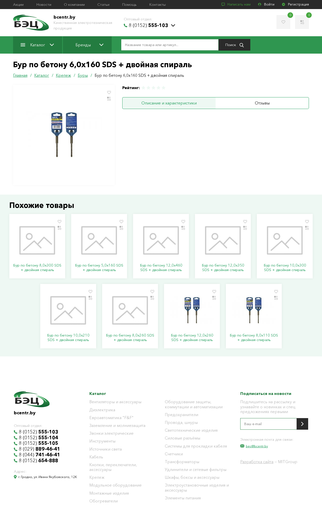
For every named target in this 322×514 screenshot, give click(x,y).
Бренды (83, 44)
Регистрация (298, 4)
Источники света (105, 449)
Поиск (231, 44)
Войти (269, 4)
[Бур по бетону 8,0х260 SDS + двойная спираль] (130, 310)
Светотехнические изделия (191, 430)
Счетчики (174, 454)
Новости (43, 4)
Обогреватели (103, 501)
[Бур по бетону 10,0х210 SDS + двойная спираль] (68, 310)
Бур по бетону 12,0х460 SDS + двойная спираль (161, 267)
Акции (18, 4)
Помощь (129, 4)
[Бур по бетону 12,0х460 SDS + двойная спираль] (161, 240)
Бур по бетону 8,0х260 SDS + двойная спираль (130, 337)
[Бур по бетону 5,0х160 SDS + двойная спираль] (99, 240)
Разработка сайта (256, 461)
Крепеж (96, 477)
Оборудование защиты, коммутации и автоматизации (194, 404)
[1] (143, 87)
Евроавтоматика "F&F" (111, 417)
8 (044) (39, 455)
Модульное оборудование (115, 485)
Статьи (103, 4)
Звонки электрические (111, 433)
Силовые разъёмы (182, 438)
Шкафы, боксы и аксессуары (192, 477)
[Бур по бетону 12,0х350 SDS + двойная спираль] (223, 240)
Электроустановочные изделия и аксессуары (197, 487)
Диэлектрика (102, 410)
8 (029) (39, 449)
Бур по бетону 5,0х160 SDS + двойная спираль (99, 267)
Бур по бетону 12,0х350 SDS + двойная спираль (223, 267)
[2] (148, 87)
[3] (153, 87)
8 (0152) (148, 25)
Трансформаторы (182, 461)
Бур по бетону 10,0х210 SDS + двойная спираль (68, 337)
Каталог (37, 44)
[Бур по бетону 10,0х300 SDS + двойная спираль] (285, 240)
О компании (74, 4)
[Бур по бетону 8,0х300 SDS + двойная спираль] (37, 240)
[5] (163, 87)
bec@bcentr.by (257, 446)
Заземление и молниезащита (117, 425)
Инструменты (102, 441)
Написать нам (239, 4)
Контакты (157, 4)
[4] (158, 87)
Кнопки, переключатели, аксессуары (113, 467)
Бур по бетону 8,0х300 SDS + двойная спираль (37, 267)
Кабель (96, 457)
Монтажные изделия (109, 493)
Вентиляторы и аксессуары (115, 401)
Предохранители (181, 414)
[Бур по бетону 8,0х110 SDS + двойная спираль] (254, 310)
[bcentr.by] (31, 23)
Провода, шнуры (181, 422)
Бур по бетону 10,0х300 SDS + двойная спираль (285, 267)
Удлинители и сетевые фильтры (195, 469)
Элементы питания (183, 498)
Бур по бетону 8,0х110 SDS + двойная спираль (254, 337)
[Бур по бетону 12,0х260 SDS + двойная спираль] (192, 310)
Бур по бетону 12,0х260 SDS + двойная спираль (192, 337)
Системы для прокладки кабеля (196, 446)
